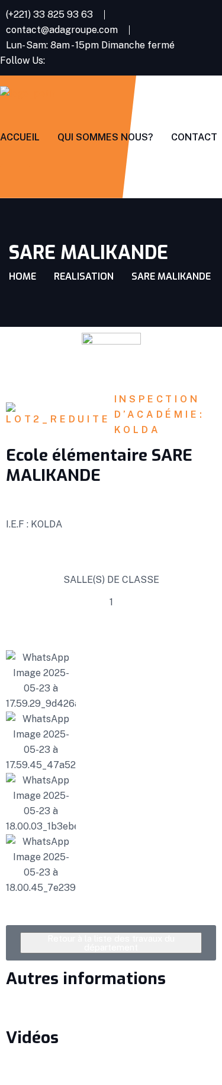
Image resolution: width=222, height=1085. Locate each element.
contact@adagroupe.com (62, 29)
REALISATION (84, 276)
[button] (17, 773)
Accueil (20, 137)
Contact (194, 137)
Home (22, 276)
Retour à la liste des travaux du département (111, 942)
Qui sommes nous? (105, 137)
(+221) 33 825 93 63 (49, 14)
